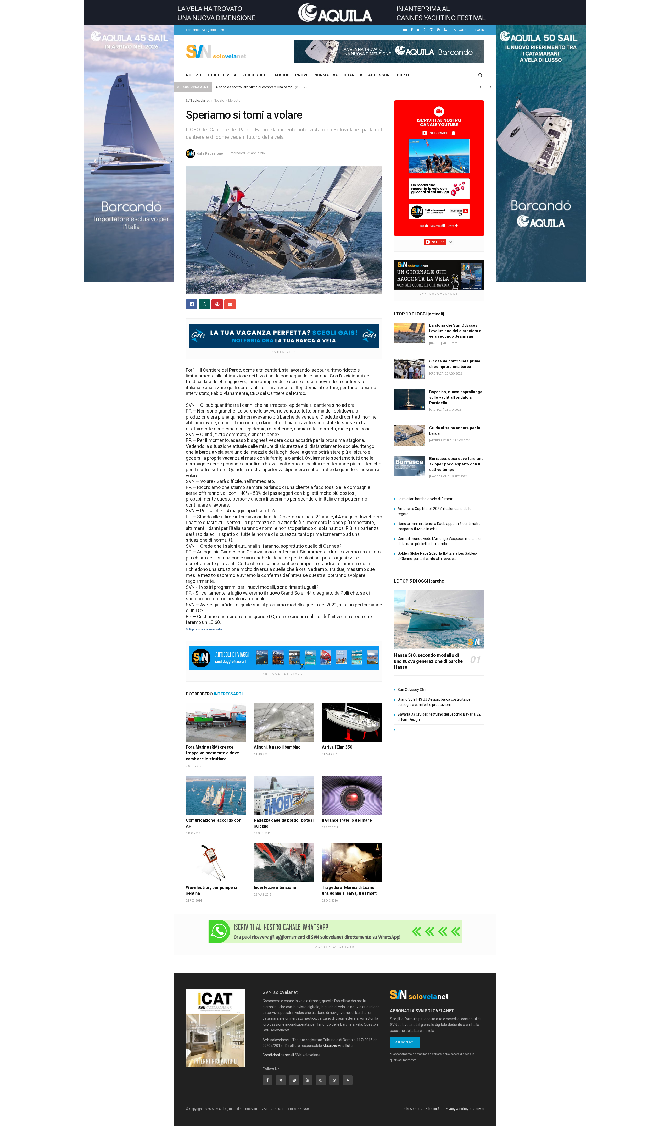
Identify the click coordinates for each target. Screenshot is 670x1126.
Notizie (219, 100)
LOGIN (479, 30)
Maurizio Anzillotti (338, 1045)
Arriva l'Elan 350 (337, 747)
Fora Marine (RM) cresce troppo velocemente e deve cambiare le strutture (212, 753)
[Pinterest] (438, 30)
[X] (417, 30)
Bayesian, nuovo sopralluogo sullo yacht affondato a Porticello (455, 397)
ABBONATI (461, 30)
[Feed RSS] (445, 30)
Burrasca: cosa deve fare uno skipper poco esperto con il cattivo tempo (456, 464)
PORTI (403, 75)
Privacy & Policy (456, 1109)
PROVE (302, 75)
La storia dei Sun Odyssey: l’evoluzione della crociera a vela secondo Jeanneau (455, 331)
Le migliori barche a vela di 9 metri (425, 499)
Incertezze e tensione (275, 887)
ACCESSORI (379, 75)
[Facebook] (412, 30)
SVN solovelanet (198, 100)
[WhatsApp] (424, 30)
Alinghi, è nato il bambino (277, 747)
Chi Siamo (412, 1109)
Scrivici (478, 1109)
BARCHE (281, 75)
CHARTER (353, 75)
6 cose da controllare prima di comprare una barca (254, 87)
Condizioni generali (278, 1055)
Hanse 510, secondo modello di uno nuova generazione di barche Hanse (428, 661)
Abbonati (405, 1042)
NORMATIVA (326, 75)
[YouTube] (405, 30)
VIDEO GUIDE (255, 75)
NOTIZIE (194, 75)
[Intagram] (431, 30)
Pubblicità (432, 1109)
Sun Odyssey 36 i (412, 690)
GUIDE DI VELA (222, 75)
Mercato (234, 100)
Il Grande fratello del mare (347, 820)
